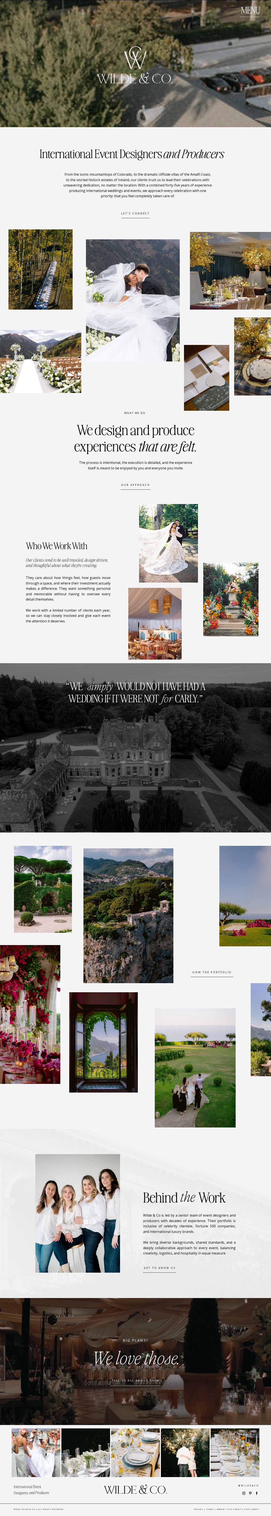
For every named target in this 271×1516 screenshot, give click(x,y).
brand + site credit (229, 1509)
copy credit (251, 1509)
